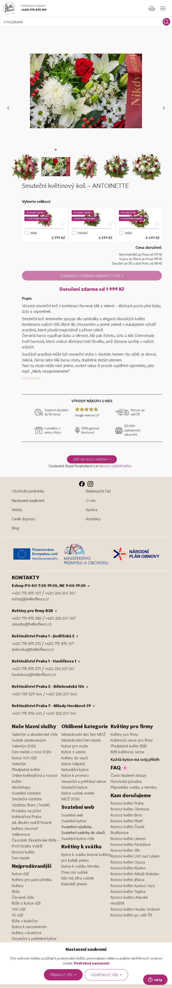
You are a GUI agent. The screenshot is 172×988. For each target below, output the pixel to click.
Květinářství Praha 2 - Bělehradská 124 (50, 686)
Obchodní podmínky (28, 491)
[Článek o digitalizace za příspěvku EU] (36, 554)
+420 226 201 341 (60, 668)
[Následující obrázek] (163, 108)
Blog (15, 528)
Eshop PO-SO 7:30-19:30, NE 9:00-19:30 (51, 585)
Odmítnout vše (106, 974)
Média (17, 509)
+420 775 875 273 (26, 643)
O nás (91, 500)
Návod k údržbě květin (115, 466)
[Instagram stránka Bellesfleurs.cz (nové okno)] (90, 484)
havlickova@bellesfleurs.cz (34, 674)
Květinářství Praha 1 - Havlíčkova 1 (46, 661)
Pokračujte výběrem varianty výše (92, 275)
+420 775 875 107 (34, 9)
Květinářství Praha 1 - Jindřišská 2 (45, 636)
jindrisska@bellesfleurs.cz (33, 649)
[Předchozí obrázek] (9, 108)
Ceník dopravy (23, 519)
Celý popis (31, 378)
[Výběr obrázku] (25, 164)
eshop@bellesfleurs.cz (30, 599)
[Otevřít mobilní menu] (163, 8)
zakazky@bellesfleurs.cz (32, 624)
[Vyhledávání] (166, 22)
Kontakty (93, 519)
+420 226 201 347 (60, 593)
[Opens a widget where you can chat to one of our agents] (155, 980)
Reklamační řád (98, 491)
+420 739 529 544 (27, 694)
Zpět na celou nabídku (92, 459)
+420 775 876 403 (27, 713)
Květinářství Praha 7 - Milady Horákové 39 (53, 705)
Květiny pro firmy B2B (34, 610)
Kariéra (91, 509)
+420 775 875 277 (26, 668)
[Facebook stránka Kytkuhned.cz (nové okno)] (82, 484)
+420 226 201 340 (61, 694)
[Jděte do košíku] (151, 8)
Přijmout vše (63, 974)
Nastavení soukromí (28, 500)
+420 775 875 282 (26, 618)
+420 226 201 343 (61, 713)
